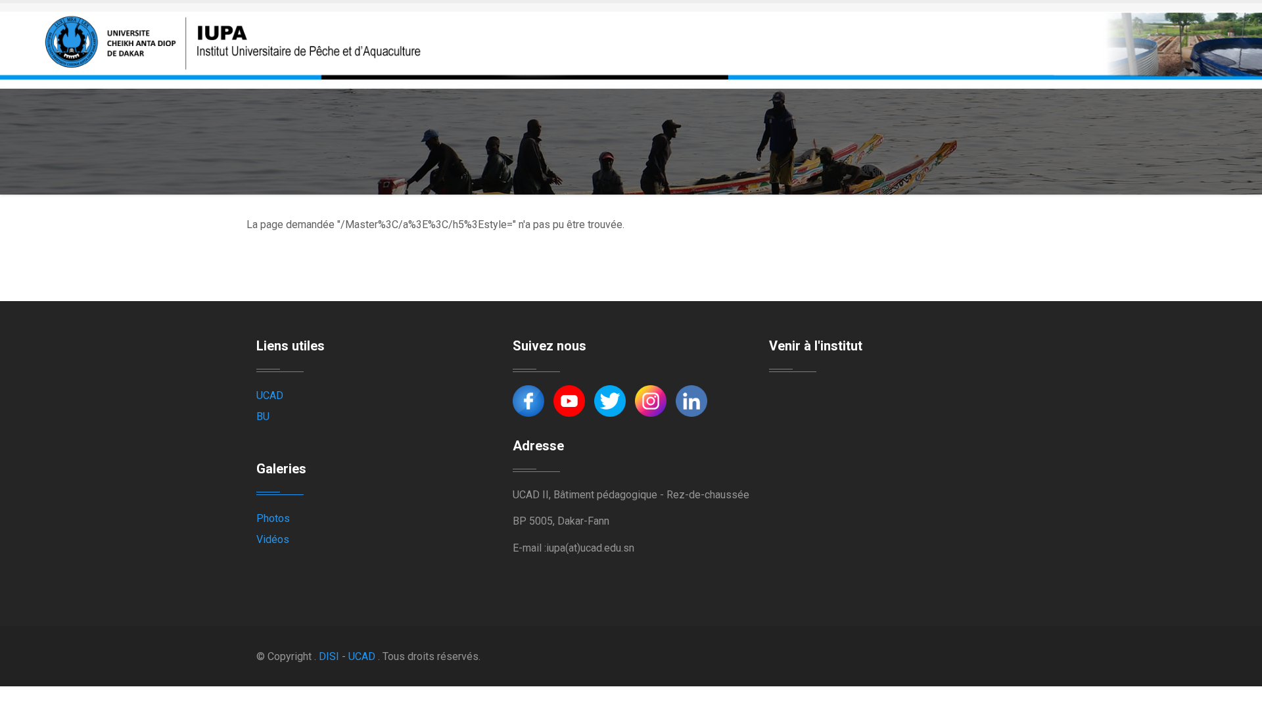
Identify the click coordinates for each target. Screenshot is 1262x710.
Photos (273, 518)
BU (262, 416)
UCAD (269, 395)
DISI (329, 656)
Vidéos (272, 539)
